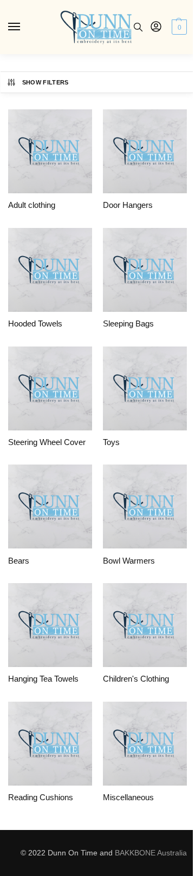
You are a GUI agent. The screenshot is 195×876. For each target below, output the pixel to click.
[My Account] (156, 27)
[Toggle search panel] (138, 27)
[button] (178, 27)
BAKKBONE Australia (151, 852)
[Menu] (24, 27)
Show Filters (45, 82)
